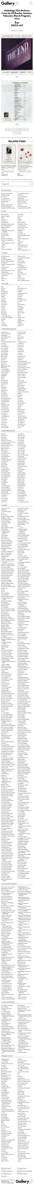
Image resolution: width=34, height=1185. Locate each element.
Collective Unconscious (7, 1109)
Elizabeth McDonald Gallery (6, 721)
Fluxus (2, 203)
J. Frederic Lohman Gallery (8, 836)
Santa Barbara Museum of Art (24, 972)
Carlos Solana (4, 455)
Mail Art (20, 221)
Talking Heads (21, 409)
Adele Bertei (4, 335)
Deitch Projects (5, 701)
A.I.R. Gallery (4, 535)
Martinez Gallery (22, 581)
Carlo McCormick (5, 453)
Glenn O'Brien (4, 471)
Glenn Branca (4, 395)
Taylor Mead (21, 411)
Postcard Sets (21, 261)
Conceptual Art (5, 198)
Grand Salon (4, 797)
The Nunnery (21, 786)
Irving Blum (4, 480)
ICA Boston (4, 962)
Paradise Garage (22, 299)
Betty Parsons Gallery (6, 623)
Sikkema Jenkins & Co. (23, 741)
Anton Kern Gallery (6, 585)
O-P (19, 1073)
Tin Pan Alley (21, 312)
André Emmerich (5, 577)
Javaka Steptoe (5, 487)
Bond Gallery (4, 630)
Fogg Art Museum (5, 941)
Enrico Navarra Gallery (7, 727)
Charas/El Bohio (5, 1092)
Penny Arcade (21, 385)
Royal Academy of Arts (23, 1007)
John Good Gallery (6, 863)
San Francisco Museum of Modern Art (24, 969)
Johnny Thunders (22, 332)
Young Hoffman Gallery (24, 871)
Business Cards (5, 267)
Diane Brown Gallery (6, 703)
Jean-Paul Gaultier (6, 489)
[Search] (17, 184)
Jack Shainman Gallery (7, 842)
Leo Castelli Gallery (23, 544)
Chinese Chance (5, 1097)
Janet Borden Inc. (5, 847)
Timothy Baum (21, 497)
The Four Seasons (22, 1126)
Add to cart (17, 25)
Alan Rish (3, 437)
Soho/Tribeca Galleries (23, 749)
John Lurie (3, 421)
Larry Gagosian (22, 447)
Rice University (21, 1005)
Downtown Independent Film (7, 240)
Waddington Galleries (23, 841)
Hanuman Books (5, 1146)
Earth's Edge (4, 1117)
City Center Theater (6, 1100)
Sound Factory (21, 1113)
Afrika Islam (4, 338)
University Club (21, 1151)
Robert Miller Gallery (23, 695)
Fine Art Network (5, 1127)
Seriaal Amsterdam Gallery (24, 732)
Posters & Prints (21, 262)
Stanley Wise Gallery (23, 764)
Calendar (3, 269)
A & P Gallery (4, 529)
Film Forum (4, 1125)
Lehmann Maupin (22, 538)
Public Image (21, 1092)
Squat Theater (21, 304)
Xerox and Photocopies (23, 280)
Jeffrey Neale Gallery (6, 857)
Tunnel (19, 316)
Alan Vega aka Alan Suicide (8, 341)
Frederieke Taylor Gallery (7, 751)
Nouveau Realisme (22, 196)
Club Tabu (3, 303)
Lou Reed (20, 354)
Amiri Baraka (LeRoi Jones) (8, 442)
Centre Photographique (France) (7, 920)
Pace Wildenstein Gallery (24, 643)
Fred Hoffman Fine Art (7, 749)
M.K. (19, 286)
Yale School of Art (22, 1052)
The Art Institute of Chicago (24, 1020)
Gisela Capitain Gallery (7, 794)
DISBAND (3, 375)
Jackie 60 (3, 311)
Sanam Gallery (21, 717)
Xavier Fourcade (22, 865)
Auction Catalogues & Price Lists (8, 264)
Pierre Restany (21, 476)
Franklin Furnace (5, 1135)
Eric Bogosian (4, 383)
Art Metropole (4, 1068)
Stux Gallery (21, 775)
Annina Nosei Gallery (6, 581)
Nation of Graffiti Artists (24, 1064)
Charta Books (4, 1094)
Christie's (3, 924)
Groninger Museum (6, 950)
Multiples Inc (21, 613)
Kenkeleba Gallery (22, 510)
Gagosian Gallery (5, 761)
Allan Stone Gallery (6, 554)
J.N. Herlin (4, 837)
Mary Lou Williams (22, 369)
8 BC (2, 286)
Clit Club (3, 298)
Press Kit (20, 264)
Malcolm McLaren (22, 361)
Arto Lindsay (4, 353)
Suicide (19, 406)
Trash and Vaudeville (23, 1148)
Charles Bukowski (5, 456)
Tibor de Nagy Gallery (23, 802)
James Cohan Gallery (6, 845)
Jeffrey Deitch (4, 492)
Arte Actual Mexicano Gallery (6, 598)
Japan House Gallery (6, 852)
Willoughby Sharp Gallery (24, 854)
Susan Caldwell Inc (22, 777)
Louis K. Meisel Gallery (23, 557)
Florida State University (7, 1026)
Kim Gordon (21, 337)
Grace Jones (4, 396)
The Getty (20, 988)
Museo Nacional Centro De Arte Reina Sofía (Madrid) (24, 894)
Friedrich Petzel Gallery (7, 753)
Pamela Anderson (22, 382)
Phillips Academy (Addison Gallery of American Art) (8, 1050)
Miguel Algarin (21, 463)
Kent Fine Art (21, 511)
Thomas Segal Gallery (23, 797)
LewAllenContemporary (24, 549)
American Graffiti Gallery (7, 564)
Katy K (19, 335)
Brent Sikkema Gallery (7, 631)
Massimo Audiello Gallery (24, 584)
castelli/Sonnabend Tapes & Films (8, 662)
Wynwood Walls (22, 863)
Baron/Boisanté (5, 614)
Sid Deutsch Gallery (22, 738)
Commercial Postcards (7, 273)
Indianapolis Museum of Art (8, 965)
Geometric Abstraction (7, 204)
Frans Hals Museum (6, 947)
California (3, 229)
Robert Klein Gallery (23, 693)
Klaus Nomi (20, 338)
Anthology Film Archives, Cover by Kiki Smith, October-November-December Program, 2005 (25, 167)
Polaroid (20, 259)
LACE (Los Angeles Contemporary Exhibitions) (22, 530)
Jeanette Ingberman (6, 490)
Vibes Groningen (22, 1156)
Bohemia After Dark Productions (6, 1078)
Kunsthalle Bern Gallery (23, 523)
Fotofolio (3, 743)
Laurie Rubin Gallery (23, 536)
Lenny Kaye (21, 346)
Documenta (4, 1115)
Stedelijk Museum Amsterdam (22, 984)
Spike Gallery (21, 759)
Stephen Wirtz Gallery (23, 773)
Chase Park (4, 1095)
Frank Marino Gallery (6, 748)
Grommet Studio (5, 802)
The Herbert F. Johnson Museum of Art (23, 1022)
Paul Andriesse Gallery (23, 653)
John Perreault (21, 435)
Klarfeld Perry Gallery (23, 513)
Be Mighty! (4, 1073)
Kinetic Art (3, 278)
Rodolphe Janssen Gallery (24, 698)
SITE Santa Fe (21, 976)
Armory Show (4, 901)
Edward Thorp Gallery (7, 716)
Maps (2, 280)
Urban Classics (21, 821)
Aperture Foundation (6, 899)
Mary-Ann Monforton (23, 455)
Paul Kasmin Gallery (23, 655)
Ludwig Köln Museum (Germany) (6, 990)
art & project (4, 588)
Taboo (19, 408)
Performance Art (22, 201)
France (3, 247)
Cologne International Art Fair (7, 1111)
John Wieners (21, 437)
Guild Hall (3, 955)
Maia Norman (21, 450)
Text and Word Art (22, 206)
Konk (19, 340)
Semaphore (21, 725)
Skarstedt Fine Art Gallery (24, 746)
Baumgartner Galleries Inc (7, 618)
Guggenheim (4, 952)
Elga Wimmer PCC (6, 719)
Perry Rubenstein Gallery (24, 661)
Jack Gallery (4, 841)
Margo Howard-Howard (24, 362)
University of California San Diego (24, 1030)
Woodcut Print (21, 278)
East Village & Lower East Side (7, 243)
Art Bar (3, 590)
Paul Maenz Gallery (23, 656)
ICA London (4, 963)
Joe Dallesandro (5, 416)
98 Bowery (22, 1173)
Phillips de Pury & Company (24, 960)
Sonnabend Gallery (23, 753)
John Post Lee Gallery (6, 866)
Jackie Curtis (4, 406)
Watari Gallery (21, 846)
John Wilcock (21, 438)
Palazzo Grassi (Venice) (24, 951)
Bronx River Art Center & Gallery (7, 635)
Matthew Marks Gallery (24, 586)
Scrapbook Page (22, 269)
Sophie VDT (21, 489)
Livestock (20, 554)
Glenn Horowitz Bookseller (8, 1140)
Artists (4, 1176)
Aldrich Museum (5, 890)
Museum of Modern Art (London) (23, 921)
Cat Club (3, 295)
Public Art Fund (21, 962)
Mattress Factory (22, 588)
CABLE (3, 648)
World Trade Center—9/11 (24, 250)
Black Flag (3, 358)
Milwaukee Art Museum (7, 997)
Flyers (2, 277)
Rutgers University (22, 1008)
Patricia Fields (21, 469)
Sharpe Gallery (21, 737)
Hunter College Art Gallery (8, 1032)
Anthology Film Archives (12, 129)
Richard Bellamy (22, 684)
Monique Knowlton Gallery (24, 611)
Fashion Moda (5, 732)
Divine (2, 377)
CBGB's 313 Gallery (6, 666)
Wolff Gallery (21, 860)
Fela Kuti (3, 388)
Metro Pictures (4, 1161)
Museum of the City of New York (24, 930)
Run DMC (20, 395)
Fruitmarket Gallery (6, 754)
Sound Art (20, 272)
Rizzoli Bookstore (22, 1101)
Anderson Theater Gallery (7, 570)
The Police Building (22, 1137)
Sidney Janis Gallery (23, 740)
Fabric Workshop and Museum (6, 938)
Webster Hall (21, 320)
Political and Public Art (23, 238)
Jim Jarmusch (4, 498)
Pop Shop (20, 1086)
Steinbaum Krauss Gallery (24, 769)
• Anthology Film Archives (7, 170)
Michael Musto (21, 459)
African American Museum (8, 887)
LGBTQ (19, 219)
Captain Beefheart (6, 371)
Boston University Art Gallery (6, 1009)
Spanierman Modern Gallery (23, 755)
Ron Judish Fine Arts (23, 700)
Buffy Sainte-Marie (6, 366)
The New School (22, 1025)
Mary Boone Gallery (23, 583)
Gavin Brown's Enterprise (7, 789)
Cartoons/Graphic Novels (7, 270)
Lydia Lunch (21, 358)
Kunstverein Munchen (6, 983)
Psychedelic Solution (23, 677)
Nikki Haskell (21, 464)
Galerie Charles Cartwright (8, 764)
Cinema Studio (5, 1098)
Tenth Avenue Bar (22, 1119)
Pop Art (19, 204)
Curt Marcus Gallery (6, 687)
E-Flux (2, 711)
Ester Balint (4, 387)
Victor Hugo (21, 500)
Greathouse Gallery (6, 799)
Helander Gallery (5, 818)
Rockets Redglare (22, 388)
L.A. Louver (21, 527)
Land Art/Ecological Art (24, 193)
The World (20, 311)
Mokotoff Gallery (22, 606)
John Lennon (4, 419)
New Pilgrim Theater (23, 1067)
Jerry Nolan (4, 413)
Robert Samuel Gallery (23, 696)
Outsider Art (21, 198)
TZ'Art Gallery (21, 816)
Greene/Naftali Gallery (7, 800)
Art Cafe (3, 1065)
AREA (2, 290)
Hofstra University (5, 1031)
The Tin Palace (21, 1140)
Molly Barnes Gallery (23, 608)
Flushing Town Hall (6, 1131)
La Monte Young (22, 341)
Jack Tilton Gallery (6, 844)
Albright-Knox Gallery (6, 888)
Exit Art (3, 1123)
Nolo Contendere (22, 634)
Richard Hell (21, 387)
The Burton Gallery (22, 780)
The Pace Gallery (22, 790)
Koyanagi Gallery (22, 521)
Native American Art (23, 227)
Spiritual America (22, 760)
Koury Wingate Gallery (23, 519)
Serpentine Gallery (22, 735)
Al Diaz (3, 340)
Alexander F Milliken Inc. (7, 551)
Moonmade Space (22, 1060)
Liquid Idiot (20, 350)
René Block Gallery (22, 680)
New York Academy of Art (8, 1045)
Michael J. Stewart (22, 458)
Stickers (19, 277)
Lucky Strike (4, 325)
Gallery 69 (4, 777)
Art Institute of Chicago (7, 1005)
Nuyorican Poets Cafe (23, 1071)
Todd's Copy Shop (22, 1145)
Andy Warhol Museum (7, 898)
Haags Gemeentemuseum (7, 957)
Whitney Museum (22, 998)
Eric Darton (4, 466)
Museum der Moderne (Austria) (23, 900)
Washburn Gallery (22, 844)
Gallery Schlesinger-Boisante (6, 782)
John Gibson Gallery (6, 861)
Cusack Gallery (5, 688)
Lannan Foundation (6, 988)
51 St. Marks (4, 514)
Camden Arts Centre (6, 909)
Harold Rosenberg (6, 476)
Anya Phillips (4, 350)
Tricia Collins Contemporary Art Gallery (25, 811)
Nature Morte (21, 619)
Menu (31, 3)
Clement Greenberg (6, 459)
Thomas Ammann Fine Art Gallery (24, 793)
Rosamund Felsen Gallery (24, 704)
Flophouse (3, 1130)
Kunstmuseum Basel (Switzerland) (6, 981)
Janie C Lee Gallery (6, 850)
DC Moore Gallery (6, 700)
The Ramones (21, 419)
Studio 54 (20, 306)
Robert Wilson (21, 480)
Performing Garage (23, 1083)
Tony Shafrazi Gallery (23, 808)
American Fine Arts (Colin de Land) (7, 561)
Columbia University (6, 1019)
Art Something (4, 594)
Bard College (4, 1007)
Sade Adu (20, 398)
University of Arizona (23, 1028)
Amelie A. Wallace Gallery (8, 559)
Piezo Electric (21, 672)
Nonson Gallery (22, 635)
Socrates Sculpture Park (24, 1107)
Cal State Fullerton (6, 1013)
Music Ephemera (22, 225)
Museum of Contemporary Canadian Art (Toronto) (24, 915)
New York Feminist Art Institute (23, 1069)
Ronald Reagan (22, 484)
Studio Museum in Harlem (24, 986)
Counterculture (5, 235)
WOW (19, 1161)
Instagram (22, 1168)
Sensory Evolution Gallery (24, 730)
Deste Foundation (5, 932)
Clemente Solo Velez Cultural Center (6, 1102)
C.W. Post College (5, 1011)
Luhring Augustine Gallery (24, 562)
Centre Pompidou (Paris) (7, 922)
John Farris (4, 501)
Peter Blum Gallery (22, 663)
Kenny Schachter (22, 445)
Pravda (19, 1089)
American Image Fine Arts (7, 565)
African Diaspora (5, 216)
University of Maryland (23, 1036)
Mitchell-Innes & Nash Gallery (23, 599)
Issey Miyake (4, 482)
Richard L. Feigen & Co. (24, 688)
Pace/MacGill (21, 645)
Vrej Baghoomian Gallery (24, 838)
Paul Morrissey (21, 472)
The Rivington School (23, 245)
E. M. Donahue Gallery (7, 714)
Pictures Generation (23, 203)
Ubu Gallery (21, 818)
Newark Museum (22, 949)
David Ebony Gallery (6, 695)
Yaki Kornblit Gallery (23, 868)
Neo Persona (21, 623)
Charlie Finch (4, 458)
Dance (2, 236)
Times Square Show (22, 246)
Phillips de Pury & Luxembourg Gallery (23, 667)
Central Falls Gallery (6, 667)
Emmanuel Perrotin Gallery (8, 725)
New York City (21, 229)
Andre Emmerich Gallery (7, 572)
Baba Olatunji (4, 354)
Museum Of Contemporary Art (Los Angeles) (24, 909)
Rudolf (19, 393)
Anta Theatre (4, 1062)
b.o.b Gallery (4, 607)
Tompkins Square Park (23, 1147)
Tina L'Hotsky (21, 426)
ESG (2, 385)
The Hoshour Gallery (23, 785)
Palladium (20, 298)
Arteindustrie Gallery (6, 601)
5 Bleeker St (4, 510)
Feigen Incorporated (6, 735)
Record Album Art (22, 267)
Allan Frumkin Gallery (6, 553)
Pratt (2, 1053)
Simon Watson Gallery (23, 745)
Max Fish (20, 589)
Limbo (2, 322)
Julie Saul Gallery (5, 876)
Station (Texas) (21, 1116)
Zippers (19, 325)
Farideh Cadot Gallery (7, 730)
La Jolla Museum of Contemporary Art (6, 985)
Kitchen (3, 1156)
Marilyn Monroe (22, 366)
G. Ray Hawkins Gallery (7, 758)
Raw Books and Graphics (24, 1096)
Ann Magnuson (5, 346)
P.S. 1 (19, 640)
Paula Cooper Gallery (23, 658)
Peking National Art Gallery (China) (25, 958)
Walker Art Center (22, 997)
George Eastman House (7, 949)
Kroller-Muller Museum (7, 976)
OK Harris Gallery (22, 639)
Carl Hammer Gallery (6, 653)
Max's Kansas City (22, 288)
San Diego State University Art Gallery (24, 1010)
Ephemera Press (24, 1170)
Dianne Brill (4, 374)
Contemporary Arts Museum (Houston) (6, 926)
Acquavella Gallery (6, 540)
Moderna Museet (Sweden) (8, 999)
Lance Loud (21, 345)
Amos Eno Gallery (5, 567)
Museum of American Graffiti (23, 903)
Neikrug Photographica (24, 621)
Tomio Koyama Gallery (23, 807)
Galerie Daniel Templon (7, 766)
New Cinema (21, 1065)
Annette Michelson (5, 443)
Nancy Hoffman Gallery (24, 616)
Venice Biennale (21, 1155)
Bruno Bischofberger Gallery (6, 643)
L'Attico (19, 526)
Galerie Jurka (4, 767)
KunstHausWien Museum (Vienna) (7, 978)
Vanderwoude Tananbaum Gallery (24, 826)
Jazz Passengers (5, 411)
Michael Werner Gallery (24, 596)
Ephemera (6, 1168)
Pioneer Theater (22, 1084)
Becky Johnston (5, 448)
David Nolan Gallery (6, 696)
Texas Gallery (21, 778)
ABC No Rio (4, 537)
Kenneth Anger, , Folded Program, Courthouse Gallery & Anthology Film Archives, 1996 (8, 167)
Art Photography (5, 195)
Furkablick (4, 1136)
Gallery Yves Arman (6, 786)
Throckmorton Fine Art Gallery (23, 800)
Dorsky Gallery (5, 708)
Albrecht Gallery (5, 546)
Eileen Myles (4, 464)
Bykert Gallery (5, 647)
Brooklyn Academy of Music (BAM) (8, 640)
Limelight (3, 324)
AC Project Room (5, 538)
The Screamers (21, 421)
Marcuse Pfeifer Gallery (24, 570)
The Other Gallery (22, 788)
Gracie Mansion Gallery (7, 795)
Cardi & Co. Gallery (6, 651)
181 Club (3, 288)
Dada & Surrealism (6, 200)
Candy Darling (5, 369)
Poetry (19, 237)
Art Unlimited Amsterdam (7, 596)
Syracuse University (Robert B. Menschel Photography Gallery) (25, 1016)
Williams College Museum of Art (24, 1050)
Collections (6, 1173)
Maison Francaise (5, 1037)
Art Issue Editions (5, 593)
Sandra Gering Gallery (23, 719)
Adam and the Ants (6, 333)
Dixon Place (4, 1114)
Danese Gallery (5, 690)
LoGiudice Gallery (22, 556)
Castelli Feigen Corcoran (7, 658)
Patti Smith (20, 383)
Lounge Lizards (21, 356)
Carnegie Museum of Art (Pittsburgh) (7, 912)
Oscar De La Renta (22, 466)
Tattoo (19, 243)
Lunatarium (4, 1159)
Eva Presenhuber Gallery (7, 728)
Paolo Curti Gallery (22, 647)
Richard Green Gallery (23, 687)
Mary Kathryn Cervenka (24, 367)
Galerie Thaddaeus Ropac (8, 769)
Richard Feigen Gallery (23, 685)
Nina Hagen (21, 380)
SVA (19, 1013)
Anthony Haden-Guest (7, 445)
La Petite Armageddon (7, 317)
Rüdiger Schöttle (22, 708)
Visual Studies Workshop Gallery (24, 834)
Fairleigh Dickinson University (6, 1021)
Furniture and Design (6, 249)
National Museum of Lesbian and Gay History (24, 941)
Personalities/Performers (24, 235)
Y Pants (19, 427)
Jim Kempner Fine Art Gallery (6, 859)
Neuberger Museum (23, 943)
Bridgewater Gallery (6, 633)
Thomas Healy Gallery (23, 796)
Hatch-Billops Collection (7, 1148)
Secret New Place (22, 1105)
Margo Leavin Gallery (23, 571)
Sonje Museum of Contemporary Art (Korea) (23, 979)
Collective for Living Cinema (6, 1107)
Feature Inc (4, 733)
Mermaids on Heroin (23, 372)
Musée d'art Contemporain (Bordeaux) (24, 935)
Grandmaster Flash (6, 398)
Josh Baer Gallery (5, 873)
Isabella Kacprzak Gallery (8, 834)
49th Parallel (4, 526)
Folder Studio (10, 1182)
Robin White (21, 482)
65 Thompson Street (6, 519)
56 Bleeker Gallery (6, 518)
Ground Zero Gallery (6, 804)
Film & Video (17, 132)
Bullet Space (4, 1081)
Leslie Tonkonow (22, 547)
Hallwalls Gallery (5, 808)
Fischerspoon (4, 390)
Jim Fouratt (4, 497)
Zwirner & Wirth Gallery (24, 878)
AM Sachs (3, 558)
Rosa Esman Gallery (23, 703)
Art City (3, 591)
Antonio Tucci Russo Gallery (8, 586)
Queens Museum (22, 963)
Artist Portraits (4, 222)
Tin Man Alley (21, 805)
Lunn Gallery (21, 563)
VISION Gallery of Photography (22, 831)
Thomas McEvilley (22, 495)
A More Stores (4, 214)
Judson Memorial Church (7, 1154)
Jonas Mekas (21, 440)
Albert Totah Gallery (6, 545)
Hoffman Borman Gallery (7, 823)
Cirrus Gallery (4, 677)
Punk (19, 240)
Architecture (4, 221)
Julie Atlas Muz (21, 333)
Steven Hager (21, 490)
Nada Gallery (21, 615)
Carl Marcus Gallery (6, 655)
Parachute (20, 1076)
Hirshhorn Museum (6, 960)
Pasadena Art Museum (23, 956)
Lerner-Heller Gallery (23, 546)
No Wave (20, 232)
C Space (3, 1083)
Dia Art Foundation (6, 933)
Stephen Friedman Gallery (24, 772)
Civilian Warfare (5, 680)
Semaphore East (22, 727)
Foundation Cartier (6, 946)
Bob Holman (4, 450)
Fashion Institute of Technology (6, 1024)
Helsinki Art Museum (6, 958)
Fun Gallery (4, 756)
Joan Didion (4, 500)
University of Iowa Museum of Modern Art (24, 1033)
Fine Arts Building (5, 737)
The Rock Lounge (22, 1138)
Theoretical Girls (22, 424)
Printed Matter (21, 1091)
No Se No (20, 630)
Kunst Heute (4, 1157)
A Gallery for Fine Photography (5, 531)
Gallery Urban (5, 784)
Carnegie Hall (4, 1086)
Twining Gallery (22, 815)
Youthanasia (21, 324)
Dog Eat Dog (4, 380)
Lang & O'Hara (21, 533)
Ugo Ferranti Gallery (23, 819)
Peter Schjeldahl (22, 474)
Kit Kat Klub (4, 314)
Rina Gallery (21, 690)
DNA (2, 379)
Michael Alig (21, 456)
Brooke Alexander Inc (6, 637)
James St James (5, 409)
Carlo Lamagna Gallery (7, 656)
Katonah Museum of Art (7, 974)
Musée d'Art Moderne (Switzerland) (23, 938)
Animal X (3, 343)
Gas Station (21, 214)
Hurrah (3, 309)
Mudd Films (20, 1062)
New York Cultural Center (24, 946)
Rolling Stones (21, 390)
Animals (3, 219)
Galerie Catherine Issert (7, 762)
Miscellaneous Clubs (23, 293)
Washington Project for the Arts (24, 1158)
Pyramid (20, 301)
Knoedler (20, 514)
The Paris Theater (22, 1134)
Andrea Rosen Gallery (6, 573)
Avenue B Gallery (5, 604)
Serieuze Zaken (21, 733)
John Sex (3, 424)
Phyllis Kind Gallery (22, 669)
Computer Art (4, 233)
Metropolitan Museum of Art (7, 994)
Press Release (21, 266)
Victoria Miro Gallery (23, 829)
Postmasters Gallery (23, 674)
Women (20, 248)
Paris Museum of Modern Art (24, 953)
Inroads (3, 1149)
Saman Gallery (21, 716)
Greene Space (4, 1144)
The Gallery (21, 783)
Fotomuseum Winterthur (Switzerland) (7, 943)
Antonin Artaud (5, 447)
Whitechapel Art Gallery (24, 851)
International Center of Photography (7, 970)
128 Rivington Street (6, 523)
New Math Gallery (22, 627)
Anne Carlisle (4, 348)
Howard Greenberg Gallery (6, 828)
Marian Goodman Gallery (24, 573)
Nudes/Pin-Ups (21, 234)
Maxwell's (20, 290)
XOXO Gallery (21, 867)
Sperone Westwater (23, 757)
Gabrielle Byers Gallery (7, 759)
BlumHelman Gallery (6, 628)
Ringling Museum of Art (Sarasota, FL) (23, 966)
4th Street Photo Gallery (7, 527)
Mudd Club (20, 295)
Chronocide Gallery (6, 675)
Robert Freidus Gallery (23, 692)
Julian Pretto (4, 874)
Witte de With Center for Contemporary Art (24, 858)
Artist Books (4, 262)
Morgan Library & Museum (24, 891)
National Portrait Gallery (24, 618)
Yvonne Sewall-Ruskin (23, 501)
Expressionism (4, 201)
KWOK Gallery (21, 524)
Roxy (19, 303)
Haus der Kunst (5, 812)
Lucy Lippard (21, 448)
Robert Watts (21, 479)
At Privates (4, 1070)
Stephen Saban (21, 403)
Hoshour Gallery (5, 826)
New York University (6, 1046)
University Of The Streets (24, 1153)
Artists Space (4, 602)
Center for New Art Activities (6, 1088)
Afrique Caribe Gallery (7, 542)
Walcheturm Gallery (23, 843)
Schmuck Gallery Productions (22, 721)
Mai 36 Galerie (21, 568)
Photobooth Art (21, 256)
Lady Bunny (21, 343)
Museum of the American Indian (24, 927)
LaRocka (3, 319)
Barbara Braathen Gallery (7, 609)
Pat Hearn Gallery (22, 650)
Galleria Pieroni (5, 773)
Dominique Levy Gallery (7, 704)
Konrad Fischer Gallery (23, 516)
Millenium (20, 1059)
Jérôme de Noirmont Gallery (6, 880)
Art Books (3, 258)
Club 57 (3, 299)
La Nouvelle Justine (6, 316)
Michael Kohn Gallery (23, 594)
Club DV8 (3, 301)
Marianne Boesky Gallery (24, 575)
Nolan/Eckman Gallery (23, 632)
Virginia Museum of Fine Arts (24, 994)
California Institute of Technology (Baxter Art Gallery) (7, 1016)
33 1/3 (2, 513)
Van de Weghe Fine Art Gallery (23, 823)
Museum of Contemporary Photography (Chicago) (24, 918)
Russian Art (20, 242)
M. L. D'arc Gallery (22, 567)
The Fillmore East (22, 1124)
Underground (21, 317)
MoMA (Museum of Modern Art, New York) (24, 887)
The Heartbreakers (22, 417)
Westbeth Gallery (22, 847)
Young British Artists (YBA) (24, 208)
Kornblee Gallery (22, 518)
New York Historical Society (25, 948)
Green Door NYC (5, 1143)
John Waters (4, 426)
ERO (2, 1122)
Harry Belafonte (5, 400)
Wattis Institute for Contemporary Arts (23, 1042)
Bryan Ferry (4, 364)
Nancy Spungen (22, 377)
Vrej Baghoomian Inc (23, 839)
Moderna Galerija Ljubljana (22, 604)
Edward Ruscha (24, 129)
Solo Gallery (21, 751)
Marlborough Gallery (23, 580)
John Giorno (21, 434)
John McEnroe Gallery (7, 864)
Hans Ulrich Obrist (5, 472)
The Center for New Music (24, 1121)
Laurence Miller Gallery (24, 535)
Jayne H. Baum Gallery (7, 855)
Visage (19, 319)
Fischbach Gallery (5, 738)
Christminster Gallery (6, 674)
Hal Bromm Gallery (6, 807)
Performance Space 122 (23, 1081)
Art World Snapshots (6, 259)
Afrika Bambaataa (6, 337)
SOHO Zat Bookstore (23, 1111)
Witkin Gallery (21, 856)
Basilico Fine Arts (5, 615)
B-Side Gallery (5, 605)
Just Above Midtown (6, 877)
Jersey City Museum (6, 972)
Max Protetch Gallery (23, 591)
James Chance (5, 408)
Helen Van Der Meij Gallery (8, 820)
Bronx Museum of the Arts (7, 905)
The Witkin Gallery (22, 791)
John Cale (3, 417)
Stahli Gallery (21, 762)
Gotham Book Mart (6, 1141)
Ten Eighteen (21, 307)
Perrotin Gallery (22, 660)
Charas (3, 671)
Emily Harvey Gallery (6, 724)
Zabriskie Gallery (22, 875)
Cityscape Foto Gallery (7, 679)
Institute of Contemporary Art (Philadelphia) (7, 967)
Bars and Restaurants (6, 225)
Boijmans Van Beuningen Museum (7, 903)
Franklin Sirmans (5, 469)
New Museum (21, 945)
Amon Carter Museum (6, 896)
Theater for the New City (24, 1142)
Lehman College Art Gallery (6, 1034)
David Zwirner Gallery (7, 698)
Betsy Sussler (4, 356)
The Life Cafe (21, 1132)
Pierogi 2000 (21, 671)
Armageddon (4, 291)
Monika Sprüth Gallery (23, 610)
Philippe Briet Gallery (23, 664)
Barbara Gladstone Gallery (8, 610)
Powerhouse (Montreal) (24, 1088)
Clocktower (4, 682)
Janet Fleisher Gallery (6, 849)
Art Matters (4, 1067)
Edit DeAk (3, 463)
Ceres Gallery (4, 669)
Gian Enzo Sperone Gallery (8, 792)
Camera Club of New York (8, 910)
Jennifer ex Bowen (5, 493)
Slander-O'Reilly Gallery (24, 748)
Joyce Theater (4, 1153)
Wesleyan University (23, 1045)
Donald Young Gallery (7, 706)
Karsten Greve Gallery (23, 508)
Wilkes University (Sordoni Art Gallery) (24, 1047)
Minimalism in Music (23, 224)
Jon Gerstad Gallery (6, 869)
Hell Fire (3, 307)
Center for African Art (6, 915)
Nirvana (20, 296)
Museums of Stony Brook (24, 932)
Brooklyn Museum (5, 907)
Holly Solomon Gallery (7, 825)
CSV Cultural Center (6, 930)
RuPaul (19, 396)
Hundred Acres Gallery (7, 831)
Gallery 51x (4, 775)
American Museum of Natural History (6, 894)
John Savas (4, 422)
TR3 (19, 314)
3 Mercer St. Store (5, 508)
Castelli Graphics (5, 660)
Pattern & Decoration (23, 200)
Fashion (3, 246)
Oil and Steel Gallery (23, 637)
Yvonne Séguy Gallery (23, 873)
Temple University (22, 1019)
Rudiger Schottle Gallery (24, 706)
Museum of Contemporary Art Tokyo (24, 912)
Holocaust (20, 216)
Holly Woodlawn (5, 401)
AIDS (2, 217)
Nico (19, 379)
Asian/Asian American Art (7, 224)
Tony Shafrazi (21, 498)
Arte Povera (4, 196)
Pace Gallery (21, 642)
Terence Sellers (21, 413)
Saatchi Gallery (21, 709)
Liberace (20, 348)
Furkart (3, 1138)
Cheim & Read (4, 672)
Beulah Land (4, 293)
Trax (19, 1150)
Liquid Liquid (21, 351)
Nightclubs (20, 230)
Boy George (4, 361)
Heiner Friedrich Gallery (7, 816)
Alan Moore (4, 435)
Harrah (3, 306)
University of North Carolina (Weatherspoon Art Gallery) (24, 1039)
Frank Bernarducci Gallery (8, 746)
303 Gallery (4, 524)
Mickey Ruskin (21, 461)
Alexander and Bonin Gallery (6, 549)
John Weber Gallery (6, 868)
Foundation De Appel (6, 1133)
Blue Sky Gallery (5, 626)
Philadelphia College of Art (8, 1048)
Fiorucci (3, 1128)
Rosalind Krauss (22, 485)
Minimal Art (21, 195)
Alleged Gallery (5, 556)
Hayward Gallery (5, 815)
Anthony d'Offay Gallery (7, 583)
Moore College (5, 1043)
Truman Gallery (22, 813)
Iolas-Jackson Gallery (6, 832)
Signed (19, 270)
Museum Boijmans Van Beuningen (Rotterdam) (24, 898)
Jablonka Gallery (5, 839)
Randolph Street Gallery (24, 679)
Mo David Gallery (22, 602)
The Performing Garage (24, 1135)
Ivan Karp (3, 484)
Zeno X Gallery (21, 876)
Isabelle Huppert (5, 404)
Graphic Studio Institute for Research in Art (8, 1028)
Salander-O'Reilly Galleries (24, 713)
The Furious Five (22, 416)
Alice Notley (4, 438)
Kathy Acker (21, 443)
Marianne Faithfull (22, 364)
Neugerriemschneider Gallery (23, 625)
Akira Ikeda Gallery (6, 543)
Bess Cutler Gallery (6, 622)
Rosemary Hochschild (23, 392)
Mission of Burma (22, 374)
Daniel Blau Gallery (6, 692)
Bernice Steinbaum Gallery (8, 620)
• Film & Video (5, 172)
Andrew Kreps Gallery (6, 575)
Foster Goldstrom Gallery (7, 741)
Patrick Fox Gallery (22, 651)
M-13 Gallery (21, 565)
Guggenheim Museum (6, 954)
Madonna (20, 359)
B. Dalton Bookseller (6, 1071)
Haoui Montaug (5, 474)
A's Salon (3, 534)
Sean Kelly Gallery (22, 724)
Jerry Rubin (4, 495)
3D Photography (5, 256)
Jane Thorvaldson (5, 485)
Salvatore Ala (21, 714)
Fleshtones (3, 392)
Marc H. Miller (21, 451)
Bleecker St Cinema (6, 1075)
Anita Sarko (4, 345)
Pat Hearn (20, 468)
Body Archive (4, 1076)
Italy (19, 217)
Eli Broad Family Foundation (5, 935)
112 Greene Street (5, 521)
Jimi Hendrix (4, 414)
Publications (6, 1170)
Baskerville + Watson (6, 617)
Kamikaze (3, 312)
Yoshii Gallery (21, 870)
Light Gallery (21, 551)
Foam (2, 740)
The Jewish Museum (23, 989)
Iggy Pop (3, 403)
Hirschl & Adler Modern (7, 821)
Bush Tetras (4, 367)
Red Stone (20, 1099)
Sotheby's (20, 981)
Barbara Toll (4, 612)
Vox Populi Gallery (22, 836)
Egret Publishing (5, 1119)
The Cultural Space (22, 1123)
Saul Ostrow (21, 487)
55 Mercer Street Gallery (7, 516)
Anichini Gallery (5, 578)
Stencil (19, 275)
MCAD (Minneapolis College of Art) (6, 1039)
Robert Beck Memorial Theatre (23, 1103)
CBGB (2, 296)
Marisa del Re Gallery (23, 578)
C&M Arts (3, 1084)
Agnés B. (3, 434)
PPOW (19, 675)
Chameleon (4, 1090)
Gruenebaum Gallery (6, 805)
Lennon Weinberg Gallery (24, 543)
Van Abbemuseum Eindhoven (22, 991)
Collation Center (5, 1105)
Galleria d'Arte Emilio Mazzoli (6, 771)
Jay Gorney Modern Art (7, 853)
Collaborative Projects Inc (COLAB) (7, 231)
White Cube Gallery (23, 849)
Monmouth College (6, 1042)
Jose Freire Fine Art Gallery (8, 871)
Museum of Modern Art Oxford (23, 924)
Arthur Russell (4, 351)
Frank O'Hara (4, 468)
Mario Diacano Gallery (23, 576)
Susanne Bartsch (22, 492)
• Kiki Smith (28, 172)
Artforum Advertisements (7, 261)
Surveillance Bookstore (23, 1118)
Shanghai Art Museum (23, 974)
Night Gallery (21, 629)
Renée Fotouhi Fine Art (23, 682)
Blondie (3, 359)
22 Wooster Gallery (6, 511)
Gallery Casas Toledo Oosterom (6, 779)
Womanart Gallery (22, 862)
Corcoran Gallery (5, 684)
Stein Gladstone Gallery (24, 767)
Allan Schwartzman (6, 440)
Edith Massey (4, 382)
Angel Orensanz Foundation (5, 1059)
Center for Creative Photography (6, 917)
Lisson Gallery (21, 552)
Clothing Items (4, 272)
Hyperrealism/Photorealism (8, 208)
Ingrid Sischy (4, 479)
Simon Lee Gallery (22, 743)
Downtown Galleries (6, 238)
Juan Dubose (21, 442)
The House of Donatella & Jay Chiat (24, 1130)
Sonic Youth (20, 401)
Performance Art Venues (24, 1080)
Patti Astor (20, 471)
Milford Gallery (21, 597)
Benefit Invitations (5, 227)
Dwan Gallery (4, 709)
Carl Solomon (4, 451)
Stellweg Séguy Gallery (23, 770)
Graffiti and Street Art (6, 206)
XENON (20, 322)
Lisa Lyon (20, 353)
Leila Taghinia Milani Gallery (23, 540)
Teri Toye (20, 414)
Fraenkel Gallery (5, 745)
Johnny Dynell (4, 427)
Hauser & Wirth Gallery (7, 813)
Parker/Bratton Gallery (23, 648)
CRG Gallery (4, 685)
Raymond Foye (21, 477)
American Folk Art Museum (8, 891)
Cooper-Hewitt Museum (7, 929)
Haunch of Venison (6, 810)
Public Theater (21, 1094)
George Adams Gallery (7, 791)
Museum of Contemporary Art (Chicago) (24, 906)
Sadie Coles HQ (22, 711)
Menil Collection (5, 992)
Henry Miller (4, 477)
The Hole (20, 1127)
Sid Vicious (20, 400)
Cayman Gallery (5, 664)
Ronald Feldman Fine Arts (24, 701)
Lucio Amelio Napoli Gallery (23, 559)
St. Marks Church (22, 1115)
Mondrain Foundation (23, 889)
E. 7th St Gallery (5, 713)
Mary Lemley (21, 453)
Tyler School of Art (22, 1026)
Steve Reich (20, 404)
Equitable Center (5, 1120)
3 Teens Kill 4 (4, 332)
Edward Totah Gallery (6, 717)
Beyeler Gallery (5, 625)
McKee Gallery (21, 593)
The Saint (20, 309)
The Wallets (20, 422)
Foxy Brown (4, 393)
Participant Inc (21, 1078)
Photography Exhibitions (24, 258)
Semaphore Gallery (23, 728)
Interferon (3, 1151)
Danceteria (4, 304)
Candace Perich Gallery (7, 650)
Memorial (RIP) (21, 222)
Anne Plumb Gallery (6, 580)
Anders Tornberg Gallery (7, 569)
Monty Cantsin (21, 375)
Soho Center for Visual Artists (23, 1109)
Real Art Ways (21, 1097)
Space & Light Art (22, 274)
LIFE (2, 320)
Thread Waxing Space (23, 1143)
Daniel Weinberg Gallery (7, 693)
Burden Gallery (5, 645)
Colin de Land (4, 461)
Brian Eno (3, 362)
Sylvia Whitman (22, 493)
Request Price (4, 174)
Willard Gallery (22, 852)
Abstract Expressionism (7, 193)
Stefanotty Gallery (22, 765)
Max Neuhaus (21, 371)
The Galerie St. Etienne (23, 781)
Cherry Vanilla (4, 372)
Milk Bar (20, 291)
